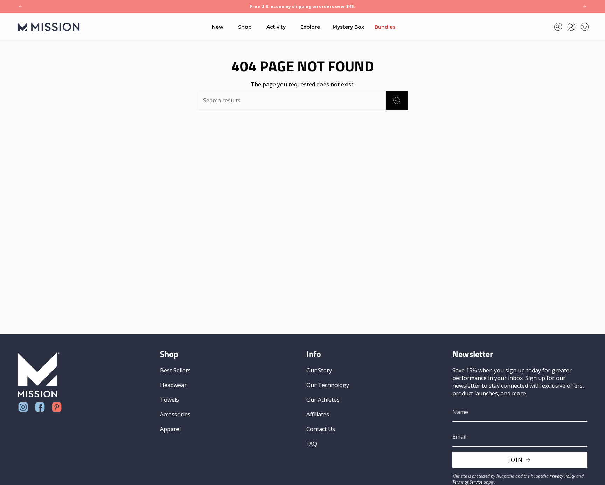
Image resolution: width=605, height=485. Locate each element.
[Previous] (21, 6)
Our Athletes (323, 400)
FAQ (311, 444)
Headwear (173, 385)
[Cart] (584, 27)
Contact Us (320, 429)
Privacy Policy (562, 476)
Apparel (170, 429)
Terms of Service (467, 482)
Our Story (319, 370)
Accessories (175, 414)
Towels (169, 400)
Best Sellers (175, 370)
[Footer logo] (39, 375)
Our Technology (327, 385)
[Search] (397, 100)
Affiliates (317, 414)
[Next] (584, 6)
